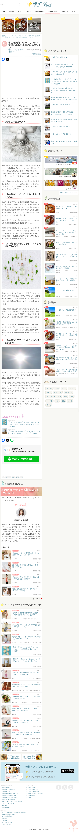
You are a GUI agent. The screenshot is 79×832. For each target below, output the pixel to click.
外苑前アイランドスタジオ (35, 793)
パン (57, 401)
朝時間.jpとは (6, 787)
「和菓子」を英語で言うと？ (60, 57)
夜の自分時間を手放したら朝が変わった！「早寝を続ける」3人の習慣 (63, 113)
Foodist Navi (31, 795)
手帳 (63, 401)
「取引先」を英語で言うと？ (60, 126)
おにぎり (72, 388)
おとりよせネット (33, 787)
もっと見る (36, 599)
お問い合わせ (5, 807)
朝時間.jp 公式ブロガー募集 (9, 797)
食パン (49, 392)
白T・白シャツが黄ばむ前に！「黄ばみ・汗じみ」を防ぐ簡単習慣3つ (63, 66)
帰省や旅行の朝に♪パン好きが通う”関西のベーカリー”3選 (64, 120)
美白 (22, 477)
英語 (57, 388)
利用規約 (4, 805)
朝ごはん (49, 388)
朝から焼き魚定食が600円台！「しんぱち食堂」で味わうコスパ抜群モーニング (64, 98)
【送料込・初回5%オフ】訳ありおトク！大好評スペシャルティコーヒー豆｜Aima (64, 90)
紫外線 (17, 477)
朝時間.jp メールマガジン (9, 789)
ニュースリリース (7, 822)
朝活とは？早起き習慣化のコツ (10, 799)
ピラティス (68, 392)
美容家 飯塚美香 (36, 54)
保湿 (13, 477)
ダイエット (57, 392)
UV (3, 477)
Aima (29, 797)
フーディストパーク (33, 791)
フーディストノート (33, 789)
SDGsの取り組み (7, 825)
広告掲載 (4, 820)
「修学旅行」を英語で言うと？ (61, 104)
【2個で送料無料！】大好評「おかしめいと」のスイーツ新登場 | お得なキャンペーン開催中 (64, 81)
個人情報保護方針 (7, 817)
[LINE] (11, 441)
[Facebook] (3, 60)
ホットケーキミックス (54, 397)
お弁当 (64, 388)
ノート (70, 401)
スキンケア (8, 477)
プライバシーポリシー (8, 803)
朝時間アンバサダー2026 (9, 795)
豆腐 (71, 397)
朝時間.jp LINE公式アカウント (10, 793)
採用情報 (4, 819)
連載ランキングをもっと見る (68, 192)
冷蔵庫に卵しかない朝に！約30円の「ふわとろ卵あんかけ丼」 (64, 73)
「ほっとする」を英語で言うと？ (62, 134)
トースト (49, 401)
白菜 (65, 397)
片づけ (49, 405)
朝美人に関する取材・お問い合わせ (12, 801)
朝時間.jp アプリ (6, 791)
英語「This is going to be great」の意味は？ (64, 142)
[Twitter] (7, 60)
